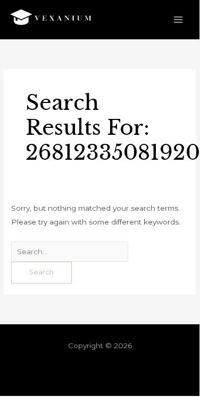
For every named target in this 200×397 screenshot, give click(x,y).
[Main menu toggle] (178, 20)
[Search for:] (69, 251)
